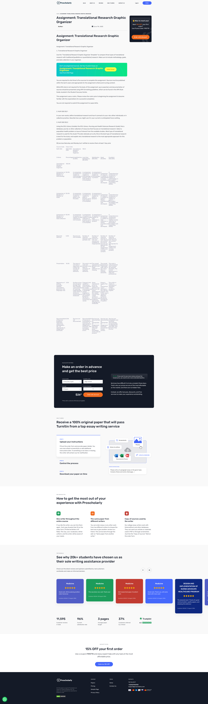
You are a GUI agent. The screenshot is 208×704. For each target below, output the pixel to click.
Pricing (93, 686)
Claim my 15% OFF (104, 664)
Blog (84, 3)
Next (149, 570)
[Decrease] (84, 388)
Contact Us (122, 3)
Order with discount (140, 37)
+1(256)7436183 (133, 684)
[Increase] (101, 388)
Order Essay (110, 69)
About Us (92, 3)
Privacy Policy (95, 692)
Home (111, 683)
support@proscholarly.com (136, 686)
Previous (143, 570)
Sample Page (95, 689)
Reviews (101, 3)
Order (147, 3)
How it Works (110, 3)
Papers (93, 683)
